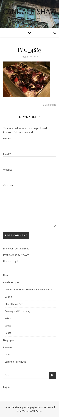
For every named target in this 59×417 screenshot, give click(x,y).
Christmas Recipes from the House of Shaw (28, 289)
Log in (6, 386)
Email (7, 153)
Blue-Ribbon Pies (14, 303)
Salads (8, 318)
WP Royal (36, 411)
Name (7, 138)
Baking (8, 296)
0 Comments (49, 104)
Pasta (8, 332)
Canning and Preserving (17, 311)
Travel (6, 354)
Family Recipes (11, 282)
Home (6, 275)
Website (7, 169)
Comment (8, 185)
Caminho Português (15, 361)
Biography (8, 340)
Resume (7, 347)
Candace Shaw (30, 11)
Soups (8, 325)
